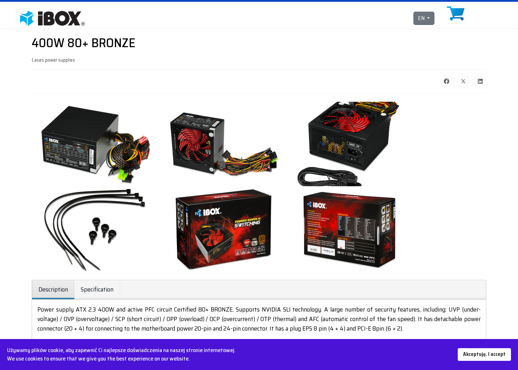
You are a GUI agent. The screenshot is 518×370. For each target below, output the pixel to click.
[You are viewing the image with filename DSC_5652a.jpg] (95, 144)
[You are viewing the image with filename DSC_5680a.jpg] (95, 229)
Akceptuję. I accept (484, 354)
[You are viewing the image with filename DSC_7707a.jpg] (349, 229)
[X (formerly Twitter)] (463, 81)
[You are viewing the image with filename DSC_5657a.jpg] (349, 144)
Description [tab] (53, 289)
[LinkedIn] (480, 81)
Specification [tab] (97, 289)
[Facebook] (446, 81)
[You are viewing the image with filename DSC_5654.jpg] (222, 144)
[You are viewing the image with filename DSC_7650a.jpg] (222, 229)
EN (422, 18)
